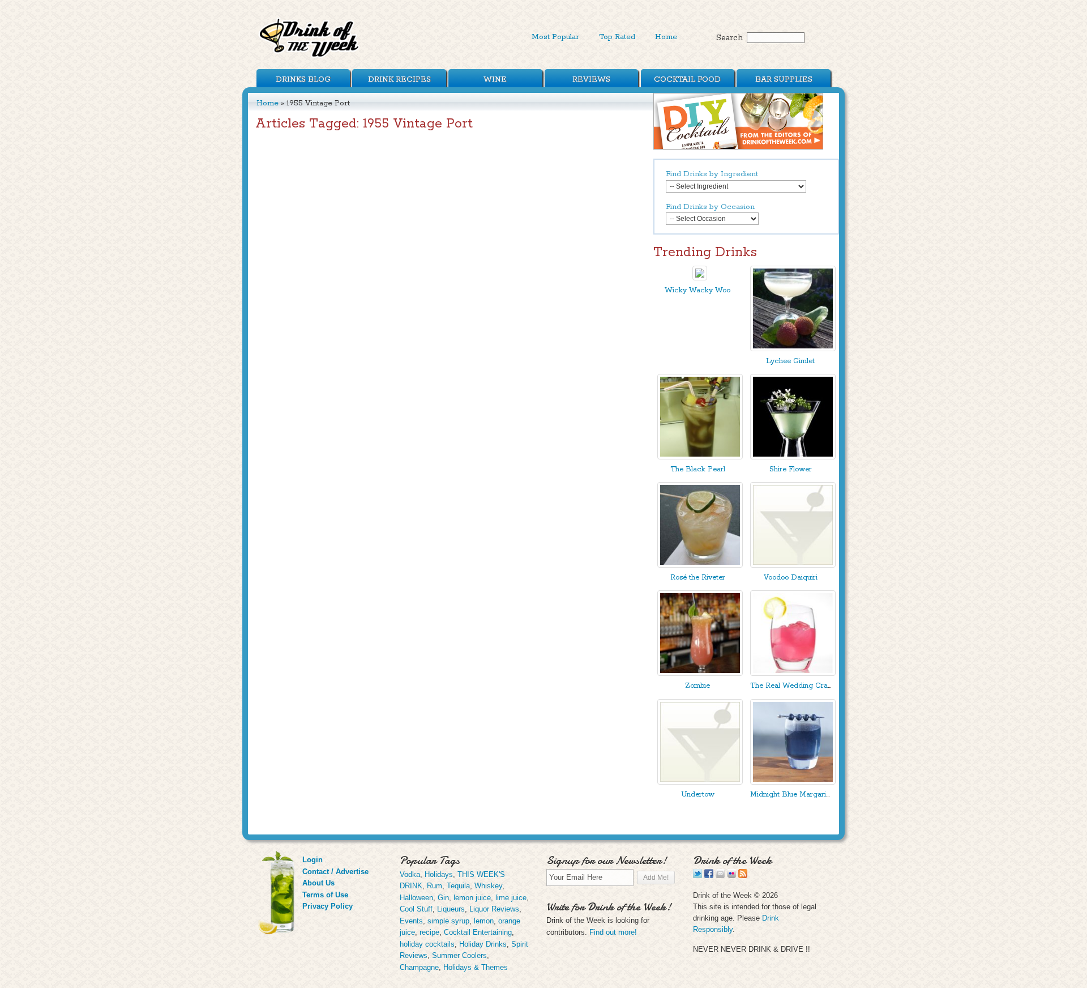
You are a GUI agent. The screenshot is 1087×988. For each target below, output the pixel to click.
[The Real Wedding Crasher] (793, 673)
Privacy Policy (327, 906)
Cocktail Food (687, 79)
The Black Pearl (697, 469)
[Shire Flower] (793, 457)
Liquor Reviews (494, 909)
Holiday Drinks (483, 944)
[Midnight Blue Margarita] (793, 782)
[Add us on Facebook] (708, 875)
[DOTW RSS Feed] (742, 875)
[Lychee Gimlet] (793, 348)
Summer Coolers (459, 955)
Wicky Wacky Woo (697, 290)
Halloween (416, 897)
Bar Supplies (783, 79)
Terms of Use (325, 895)
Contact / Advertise (335, 871)
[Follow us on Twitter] (697, 875)
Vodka (410, 874)
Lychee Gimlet (790, 361)
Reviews (591, 79)
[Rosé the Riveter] (700, 565)
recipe (429, 932)
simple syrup (448, 921)
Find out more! (613, 932)
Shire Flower (790, 469)
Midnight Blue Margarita (791, 794)
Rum (434, 885)
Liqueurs (451, 909)
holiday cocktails (427, 944)
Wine (495, 79)
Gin (443, 897)
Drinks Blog (303, 79)
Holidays (439, 874)
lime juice (511, 897)
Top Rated (617, 37)
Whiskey (488, 885)
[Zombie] (700, 673)
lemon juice (472, 897)
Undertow (697, 794)
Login (312, 859)
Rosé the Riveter (697, 577)
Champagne (419, 967)
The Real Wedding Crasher (796, 686)
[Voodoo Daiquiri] (793, 565)
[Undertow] (700, 782)
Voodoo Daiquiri (791, 577)
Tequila (458, 885)
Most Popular (555, 37)
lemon (484, 921)
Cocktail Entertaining (478, 932)
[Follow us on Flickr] (731, 875)
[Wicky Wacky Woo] (699, 278)
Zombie (697, 686)
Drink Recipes (399, 79)
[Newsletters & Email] (720, 875)
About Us (318, 883)
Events (411, 921)
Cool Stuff (416, 909)
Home (666, 37)
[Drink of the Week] (310, 57)
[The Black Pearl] (700, 457)
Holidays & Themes (475, 967)
